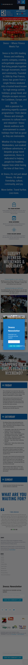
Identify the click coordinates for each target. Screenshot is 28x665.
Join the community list (14, 346)
